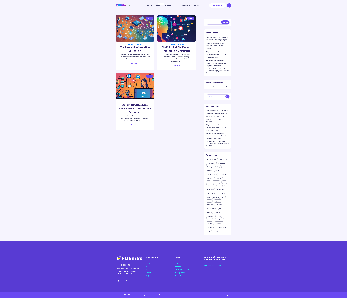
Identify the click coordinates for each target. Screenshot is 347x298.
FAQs (177, 263)
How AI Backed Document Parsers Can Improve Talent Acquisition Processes (216, 63)
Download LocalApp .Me (212, 265)
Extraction (210, 186)
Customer (218, 178)
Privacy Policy (180, 273)
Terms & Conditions (182, 270)
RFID (220, 208)
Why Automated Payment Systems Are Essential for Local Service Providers (217, 54)
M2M (208, 197)
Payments (218, 201)
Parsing (209, 201)
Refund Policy (180, 276)
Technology (210, 227)
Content (209, 178)
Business (209, 171)
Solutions (209, 224)
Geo (225, 186)
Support (178, 266)
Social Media (219, 220)
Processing (210, 205)
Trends (216, 231)
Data (208, 182)
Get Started (217, 5)
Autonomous (221, 163)
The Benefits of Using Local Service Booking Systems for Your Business (217, 71)
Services (209, 220)
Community (223, 174)
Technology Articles (135, 44)
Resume (219, 205)
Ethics (224, 182)
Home (148, 263)
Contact (149, 273)
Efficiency (216, 182)
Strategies (219, 224)
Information (220, 189)
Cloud (217, 171)
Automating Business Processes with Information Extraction (135, 108)
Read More (135, 63)
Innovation (210, 193)
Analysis (214, 159)
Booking (209, 167)
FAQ (147, 276)
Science (209, 212)
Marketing (216, 197)
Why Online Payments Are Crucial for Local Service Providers (215, 45)
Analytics (222, 159)
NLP (223, 197)
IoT (218, 193)
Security (217, 212)
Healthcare (210, 189)
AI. (207, 159)
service (219, 216)
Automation (210, 163)
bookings (217, 167)
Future (218, 186)
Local (223, 193)
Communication (212, 174)
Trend (208, 231)
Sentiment (210, 216)
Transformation (222, 227)
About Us (149, 270)
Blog (147, 266)
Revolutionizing (211, 208)
